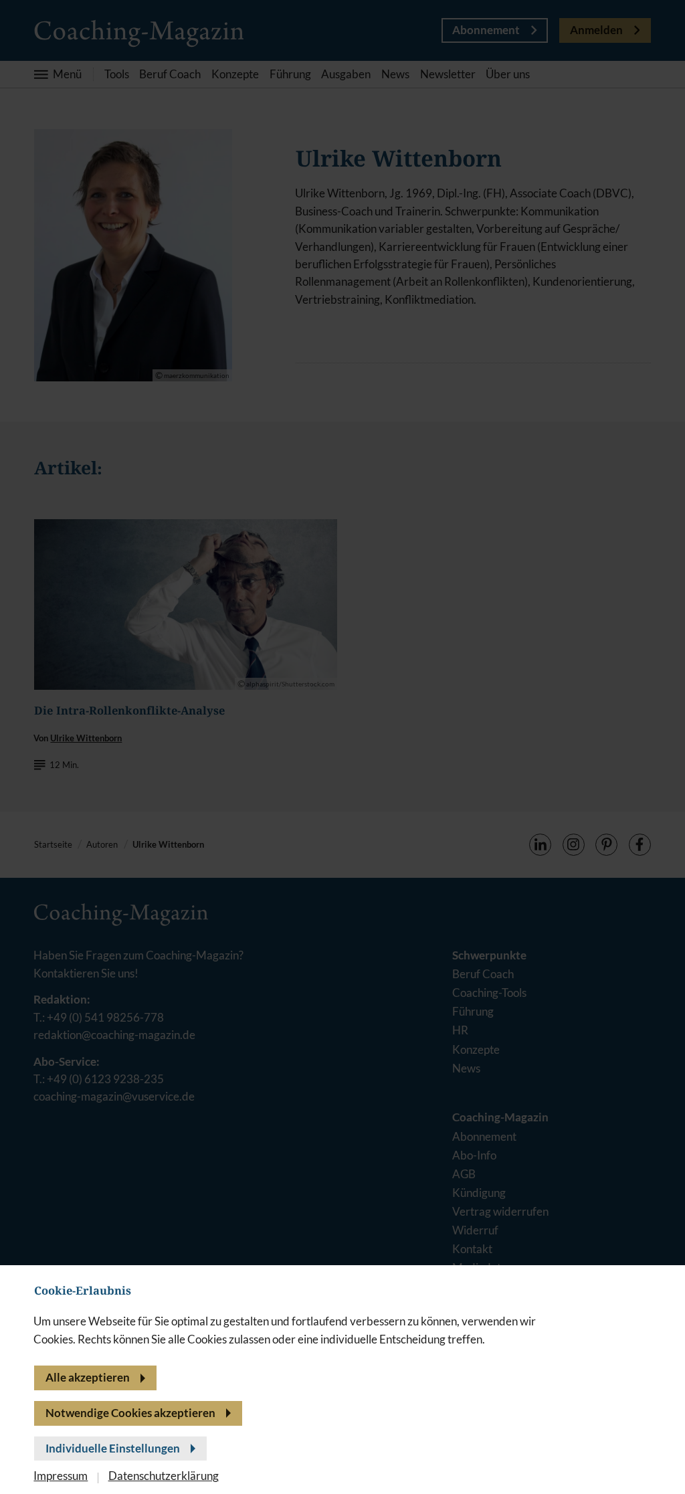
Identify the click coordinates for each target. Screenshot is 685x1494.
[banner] (342, 747)
